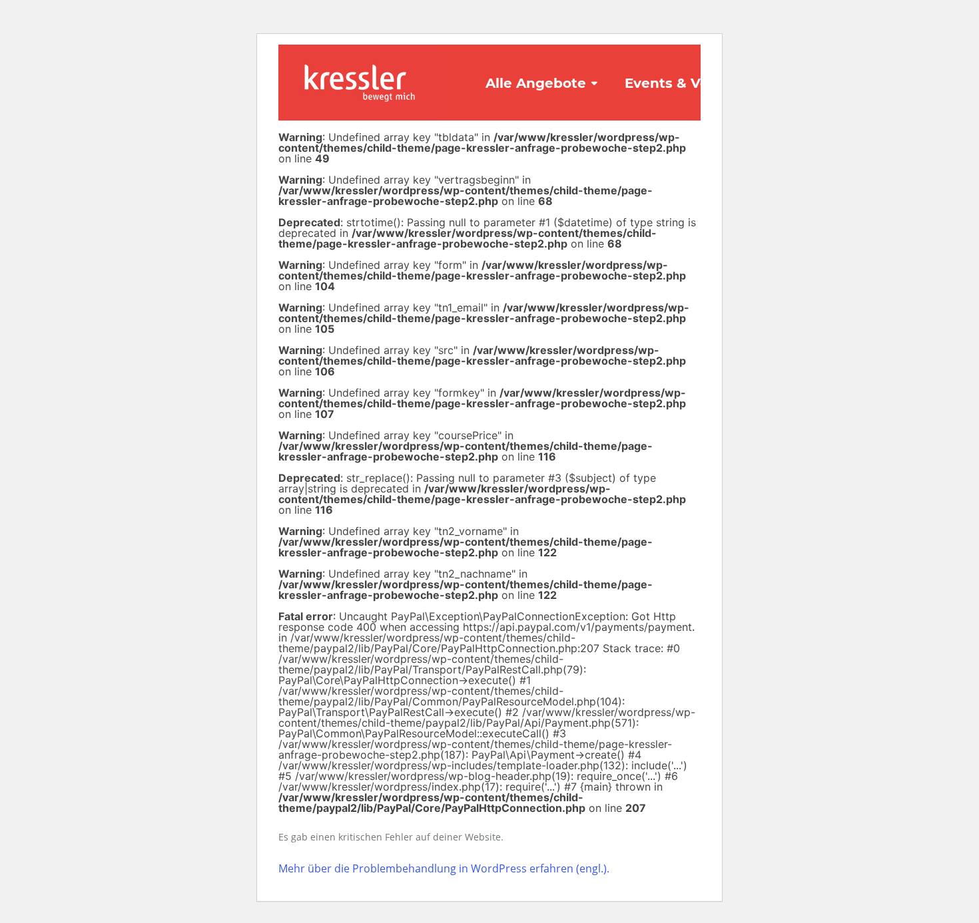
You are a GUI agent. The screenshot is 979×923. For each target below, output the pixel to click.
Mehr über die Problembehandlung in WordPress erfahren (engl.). (443, 868)
